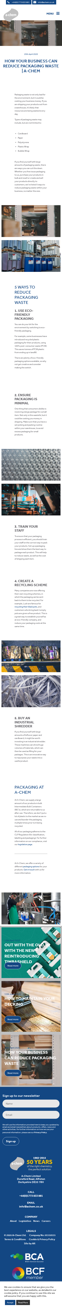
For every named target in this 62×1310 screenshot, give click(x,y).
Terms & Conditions (15, 1239)
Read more (13, 965)
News (36, 1220)
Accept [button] (10, 1302)
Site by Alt (29, 1243)
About (13, 1220)
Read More (23, 1302)
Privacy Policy (40, 1132)
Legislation (25, 1220)
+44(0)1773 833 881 (21, 2)
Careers (46, 1220)
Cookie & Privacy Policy (42, 1239)
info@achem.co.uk (46, 2)
